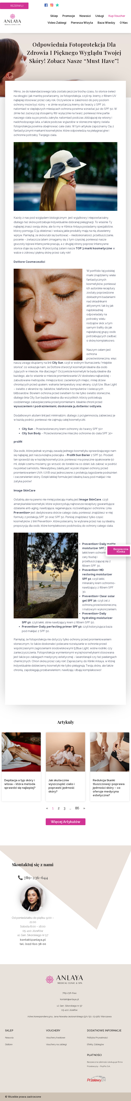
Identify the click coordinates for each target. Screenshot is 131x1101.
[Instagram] (123, 1096)
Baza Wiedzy (106, 22)
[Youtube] (114, 1096)
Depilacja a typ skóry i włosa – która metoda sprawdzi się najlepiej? (19, 784)
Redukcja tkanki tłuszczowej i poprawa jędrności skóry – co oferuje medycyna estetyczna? (109, 788)
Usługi (99, 16)
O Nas (124, 22)
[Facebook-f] (104, 1096)
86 (77, 808)
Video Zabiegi (57, 22)
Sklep (54, 16)
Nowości (85, 16)
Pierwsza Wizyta (82, 22)
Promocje (68, 16)
